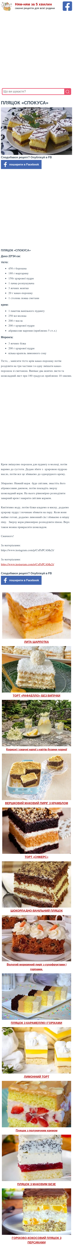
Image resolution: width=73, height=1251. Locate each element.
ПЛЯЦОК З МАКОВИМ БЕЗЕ (36, 1184)
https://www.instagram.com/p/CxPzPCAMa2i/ (27, 564)
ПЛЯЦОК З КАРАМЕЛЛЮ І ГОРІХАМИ (36, 1022)
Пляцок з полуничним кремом (36, 1130)
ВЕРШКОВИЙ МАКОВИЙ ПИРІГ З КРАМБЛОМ (36, 803)
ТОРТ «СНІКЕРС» (36, 856)
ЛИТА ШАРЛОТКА (36, 641)
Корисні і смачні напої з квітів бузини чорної (36, 749)
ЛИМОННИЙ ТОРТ (36, 1076)
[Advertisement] (36, 49)
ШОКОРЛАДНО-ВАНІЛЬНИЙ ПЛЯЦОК (36, 910)
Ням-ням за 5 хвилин (33, 4)
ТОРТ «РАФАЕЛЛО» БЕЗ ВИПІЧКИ (36, 695)
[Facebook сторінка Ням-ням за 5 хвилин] (67, 3)
